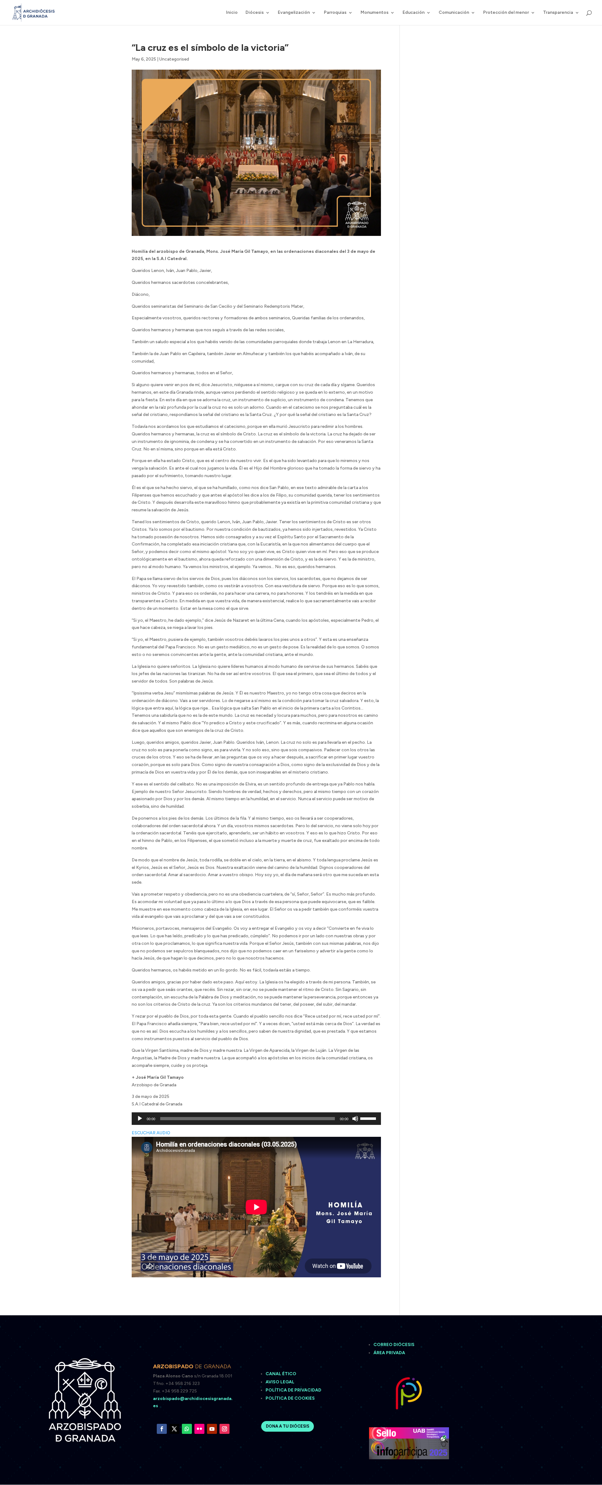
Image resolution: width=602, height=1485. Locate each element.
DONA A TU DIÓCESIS (287, 1426)
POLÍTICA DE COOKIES (290, 1398)
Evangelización (294, 12)
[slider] (369, 1118)
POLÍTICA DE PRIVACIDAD (293, 1390)
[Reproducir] (140, 1118)
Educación (414, 12)
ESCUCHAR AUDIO (151, 1133)
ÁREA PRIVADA (389, 1352)
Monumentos (374, 12)
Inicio (232, 12)
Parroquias (335, 12)
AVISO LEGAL (280, 1382)
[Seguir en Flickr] (199, 1429)
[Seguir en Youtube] (212, 1429)
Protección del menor (506, 12)
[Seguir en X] (174, 1429)
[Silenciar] (355, 1118)
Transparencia (558, 12)
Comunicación (454, 12)
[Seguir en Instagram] (224, 1429)
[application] (256, 1118)
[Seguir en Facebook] (162, 1429)
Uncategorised (174, 59)
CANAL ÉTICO (281, 1373)
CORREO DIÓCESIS (394, 1344)
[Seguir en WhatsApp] (187, 1429)
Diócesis (255, 12)
